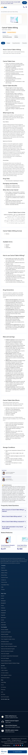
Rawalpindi (3, 603)
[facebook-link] (14, 745)
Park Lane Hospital (5, 658)
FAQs (2, 587)
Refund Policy (4, 575)
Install (24, 2)
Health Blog (3, 682)
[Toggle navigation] (26, 7)
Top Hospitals (4, 627)
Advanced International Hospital (8, 648)
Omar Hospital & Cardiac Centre (8, 639)
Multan (2, 605)
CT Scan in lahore (4, 672)
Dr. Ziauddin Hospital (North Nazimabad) (9, 656)
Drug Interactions (16, 43)
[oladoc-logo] (4, 7)
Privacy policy (4, 570)
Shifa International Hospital (6, 644)
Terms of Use (4, 582)
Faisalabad (3, 612)
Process (3, 589)
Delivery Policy (4, 572)
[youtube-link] (18, 745)
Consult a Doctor (18, 751)
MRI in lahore (3, 668)
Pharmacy (3, 689)
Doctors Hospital (4, 629)
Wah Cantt (3, 622)
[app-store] (7, 704)
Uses (3, 43)
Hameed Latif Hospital (5, 632)
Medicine (6, 11)
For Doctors (3, 687)
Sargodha (3, 615)
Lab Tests (3, 694)
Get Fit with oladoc (5, 696)
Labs (2, 692)
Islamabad (3, 600)
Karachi (2, 595)
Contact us (3, 579)
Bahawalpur (3, 617)
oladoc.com (21, 742)
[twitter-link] (12, 745)
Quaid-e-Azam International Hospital (9, 646)
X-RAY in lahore (4, 670)
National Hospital (4, 634)
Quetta (2, 620)
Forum (2, 684)
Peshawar (3, 607)
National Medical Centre (6, 660)
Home (2, 11)
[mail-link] (20, 745)
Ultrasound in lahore (5, 677)
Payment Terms (4, 577)
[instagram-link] (16, 745)
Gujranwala (3, 610)
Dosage (8, 43)
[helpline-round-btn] (24, 7)
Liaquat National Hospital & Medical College (10, 663)
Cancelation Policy (5, 584)
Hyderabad (3, 624)
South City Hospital (5, 653)
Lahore (2, 598)
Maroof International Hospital (7, 651)
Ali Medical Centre (5, 641)
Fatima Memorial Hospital (6, 636)
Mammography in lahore (6, 675)
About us (3, 567)
